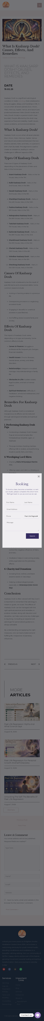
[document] (22, 510)
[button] (39, 476)
